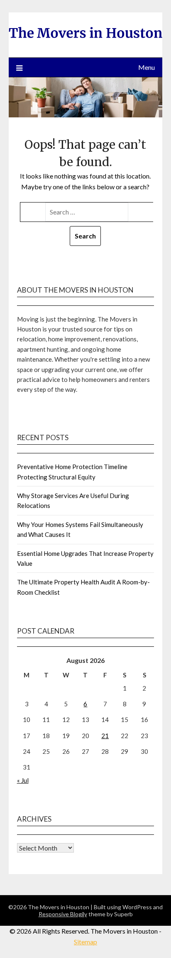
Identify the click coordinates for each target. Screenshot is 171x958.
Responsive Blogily (63, 913)
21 (105, 735)
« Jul (23, 780)
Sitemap (85, 942)
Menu (146, 67)
